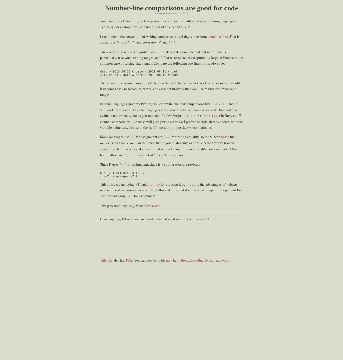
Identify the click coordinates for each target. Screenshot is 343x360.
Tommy (154, 184)
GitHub (209, 260)
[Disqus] (171, 313)
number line (219, 36)
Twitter (182, 260)
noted (225, 136)
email (226, 260)
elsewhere (153, 205)
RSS (129, 260)
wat (216, 115)
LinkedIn (195, 260)
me (168, 260)
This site (106, 260)
